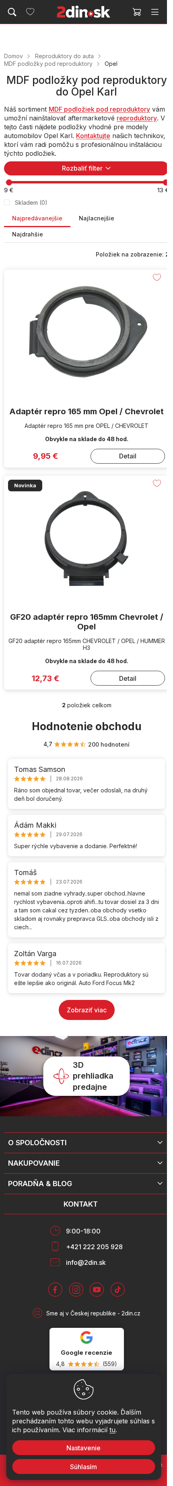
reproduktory (137, 118)
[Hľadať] (12, 12)
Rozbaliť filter (82, 168)
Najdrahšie (27, 234)
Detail (127, 456)
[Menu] (155, 12)
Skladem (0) (31, 202)
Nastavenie (83, 1448)
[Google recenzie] (87, 1349)
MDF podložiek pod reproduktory (99, 109)
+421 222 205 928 (94, 1247)
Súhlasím (83, 1467)
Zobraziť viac (87, 1010)
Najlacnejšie (96, 218)
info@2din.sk (86, 1262)
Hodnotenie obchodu (87, 726)
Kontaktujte (93, 136)
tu (112, 1430)
